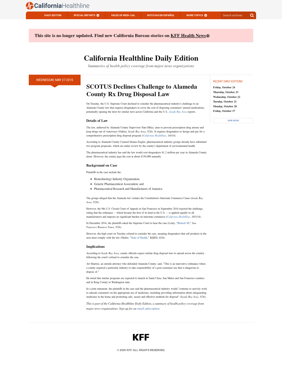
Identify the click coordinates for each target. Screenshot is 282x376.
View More (233, 120)
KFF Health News (188, 35)
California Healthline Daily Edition (141, 57)
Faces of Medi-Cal (123, 15)
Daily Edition (52, 15)
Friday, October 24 (224, 87)
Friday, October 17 (224, 111)
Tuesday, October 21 (225, 101)
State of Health (139, 237)
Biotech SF (183, 223)
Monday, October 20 (225, 106)
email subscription (148, 308)
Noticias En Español (160, 15)
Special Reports (84, 15)
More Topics (194, 15)
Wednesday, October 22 (226, 97)
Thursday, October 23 (225, 92)
